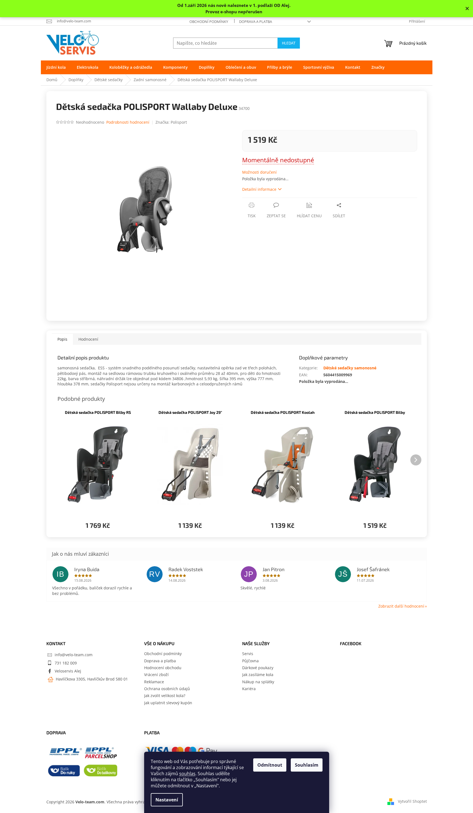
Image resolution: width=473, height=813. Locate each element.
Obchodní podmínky (208, 21)
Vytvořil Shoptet (412, 801)
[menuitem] (56, 67)
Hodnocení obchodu (162, 667)
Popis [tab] (62, 339)
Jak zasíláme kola (257, 674)
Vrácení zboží (156, 674)
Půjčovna (250, 660)
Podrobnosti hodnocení (127, 122)
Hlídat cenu (309, 215)
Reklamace (154, 681)
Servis (247, 653)
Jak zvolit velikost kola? (164, 695)
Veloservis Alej (68, 671)
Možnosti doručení (259, 172)
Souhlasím (306, 765)
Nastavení (166, 800)
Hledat (288, 43)
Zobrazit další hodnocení (401, 606)
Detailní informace (259, 189)
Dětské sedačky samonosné (349, 367)
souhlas (187, 773)
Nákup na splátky (258, 681)
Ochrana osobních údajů (167, 688)
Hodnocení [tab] (88, 339)
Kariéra (249, 688)
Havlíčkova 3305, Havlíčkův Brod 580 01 (91, 679)
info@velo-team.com (74, 654)
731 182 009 (66, 663)
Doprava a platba (255, 21)
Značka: (171, 122)
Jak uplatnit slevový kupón (168, 702)
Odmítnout (269, 765)
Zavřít (271, 200)
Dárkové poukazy (257, 667)
